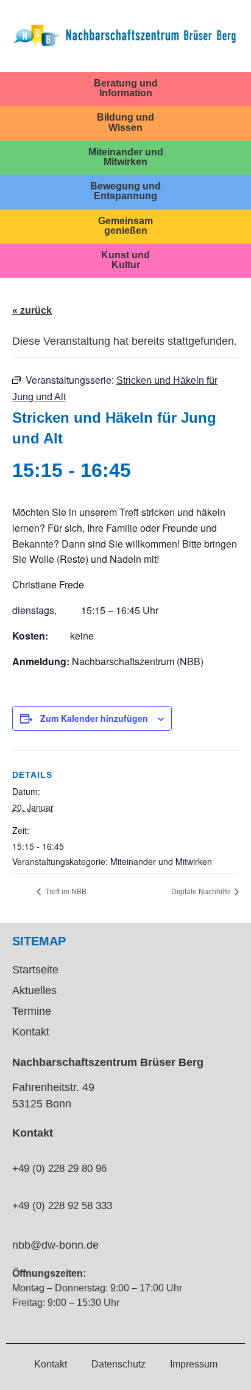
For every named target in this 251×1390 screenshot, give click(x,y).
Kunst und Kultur (125, 259)
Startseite (35, 970)
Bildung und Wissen (125, 121)
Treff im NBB (65, 891)
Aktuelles (34, 990)
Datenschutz (118, 1363)
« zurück (32, 310)
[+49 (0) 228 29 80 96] (17, 1147)
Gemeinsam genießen (125, 225)
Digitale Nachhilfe (201, 891)
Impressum (193, 1363)
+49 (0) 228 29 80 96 (59, 1168)
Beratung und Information (126, 87)
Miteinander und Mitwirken (125, 156)
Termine (31, 1011)
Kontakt (30, 1032)
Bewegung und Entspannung (125, 190)
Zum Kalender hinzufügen (94, 718)
